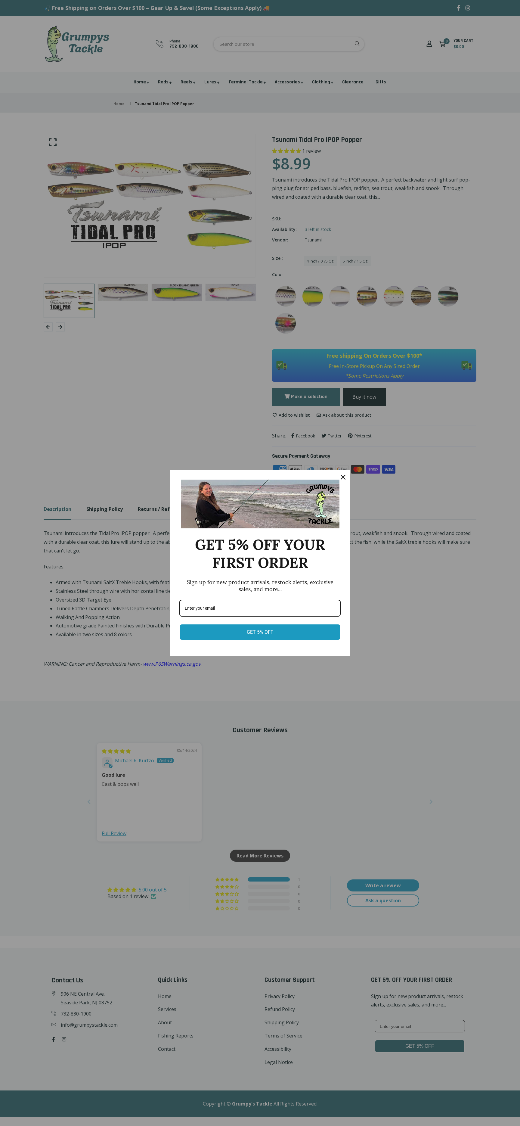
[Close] (343, 477)
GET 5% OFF (260, 632)
